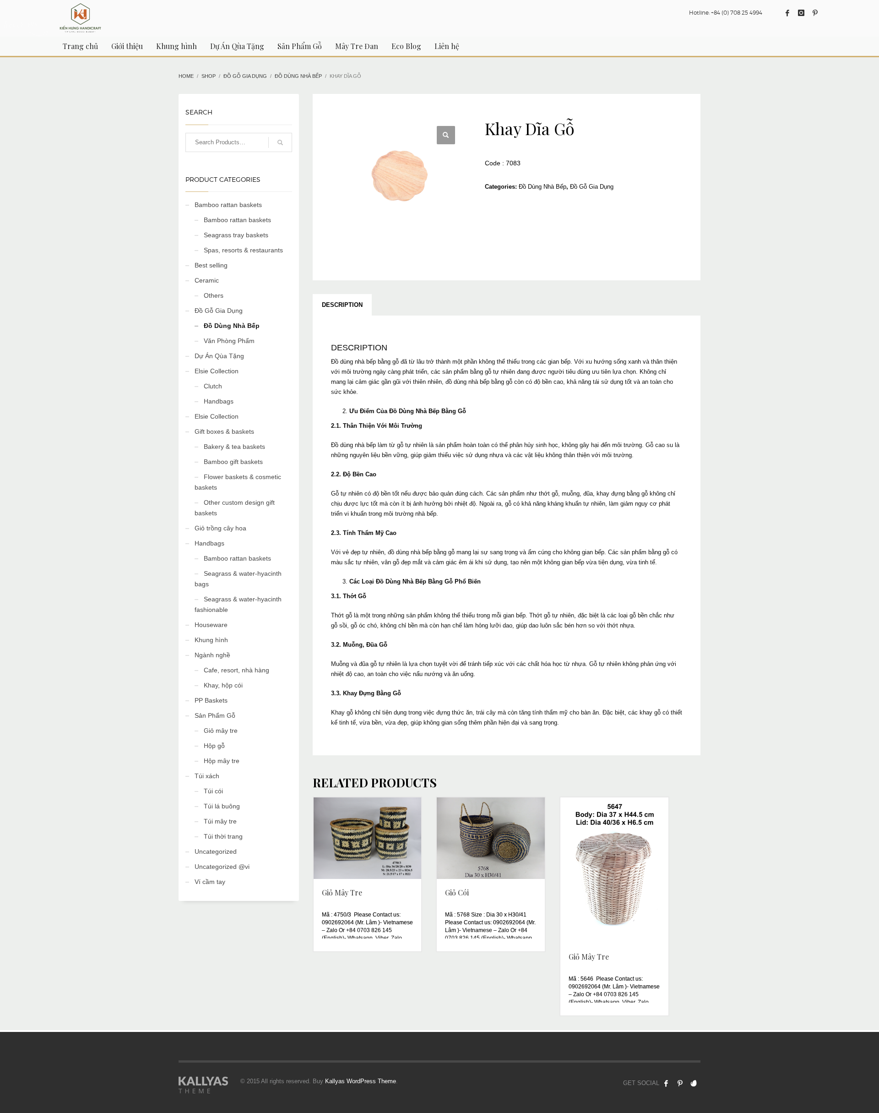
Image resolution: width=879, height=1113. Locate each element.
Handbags (218, 401)
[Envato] (693, 1083)
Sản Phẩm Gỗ (215, 715)
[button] (446, 135)
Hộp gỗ (214, 745)
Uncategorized (216, 851)
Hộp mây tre (221, 760)
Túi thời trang (223, 836)
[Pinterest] (815, 13)
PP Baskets (211, 700)
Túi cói (213, 791)
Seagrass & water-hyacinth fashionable (238, 604)
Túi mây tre (220, 821)
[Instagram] (801, 13)
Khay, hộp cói (223, 685)
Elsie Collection (217, 371)
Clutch (213, 386)
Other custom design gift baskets (235, 508)
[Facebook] (787, 13)
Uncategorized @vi (222, 866)
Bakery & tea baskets (234, 446)
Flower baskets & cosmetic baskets (238, 482)
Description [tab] (342, 304)
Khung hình (211, 640)
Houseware (211, 624)
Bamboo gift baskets (233, 461)
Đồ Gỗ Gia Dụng (591, 186)
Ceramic (207, 280)
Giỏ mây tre (221, 730)
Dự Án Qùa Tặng (219, 356)
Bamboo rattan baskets (228, 204)
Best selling (211, 265)
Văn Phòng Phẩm (229, 340)
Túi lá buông (222, 806)
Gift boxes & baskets (224, 431)
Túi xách (207, 776)
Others (213, 295)
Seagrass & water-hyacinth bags (238, 579)
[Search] (280, 142)
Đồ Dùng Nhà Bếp (542, 186)
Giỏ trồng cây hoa (220, 528)
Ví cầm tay (210, 881)
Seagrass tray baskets (236, 235)
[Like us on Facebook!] (666, 1083)
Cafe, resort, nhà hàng (236, 670)
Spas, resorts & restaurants (243, 250)
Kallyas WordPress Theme (360, 1081)
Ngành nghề (212, 655)
